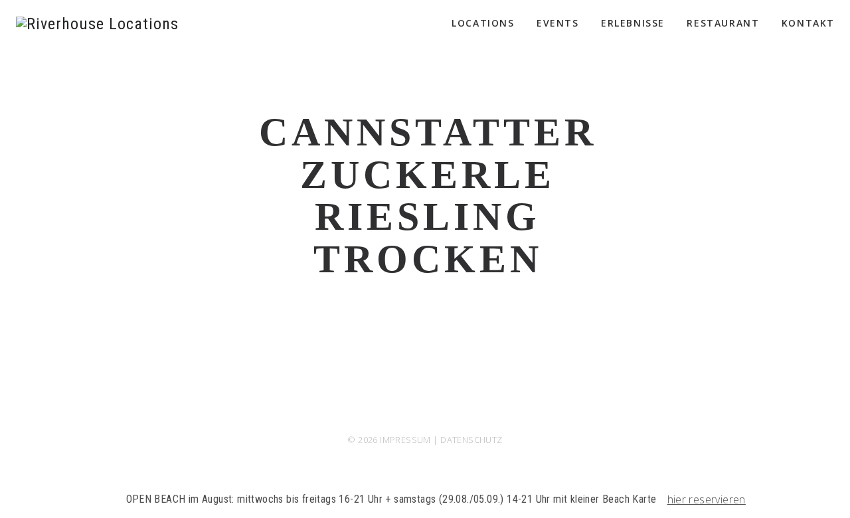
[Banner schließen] (837, 499)
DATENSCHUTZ (471, 440)
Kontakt (808, 23)
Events (558, 23)
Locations (483, 23)
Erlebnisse (633, 23)
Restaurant (723, 23)
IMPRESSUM (405, 440)
